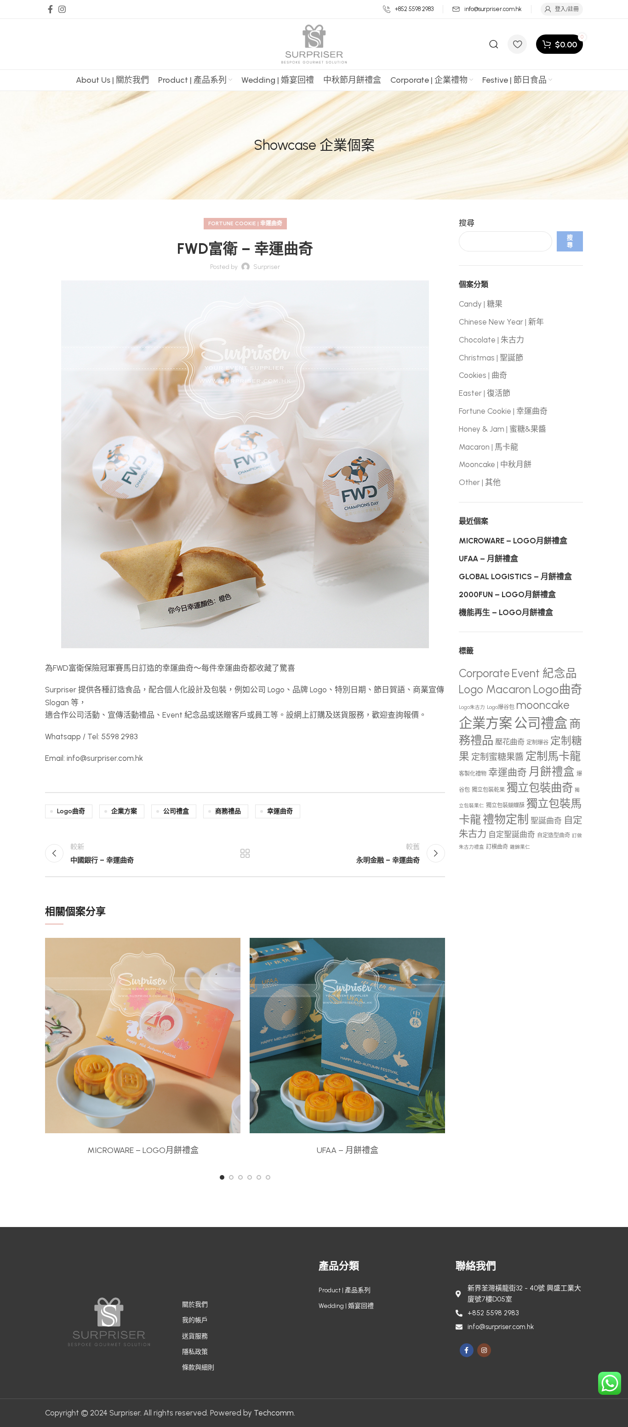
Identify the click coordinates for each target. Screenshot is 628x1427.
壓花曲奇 (510, 741)
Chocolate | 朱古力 (491, 339)
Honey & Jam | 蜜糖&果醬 (502, 429)
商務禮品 (228, 811)
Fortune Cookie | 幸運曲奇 (245, 223)
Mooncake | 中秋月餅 (495, 464)
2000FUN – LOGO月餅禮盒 (507, 594)
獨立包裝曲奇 (540, 787)
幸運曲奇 (280, 811)
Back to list (245, 853)
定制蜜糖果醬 (497, 757)
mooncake (543, 705)
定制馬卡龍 (553, 756)
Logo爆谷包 (500, 706)
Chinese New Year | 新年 (501, 321)
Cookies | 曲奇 (483, 375)
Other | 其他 (480, 482)
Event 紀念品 (544, 673)
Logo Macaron (495, 689)
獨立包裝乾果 (488, 789)
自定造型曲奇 (553, 835)
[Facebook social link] (50, 9)
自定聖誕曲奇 (511, 834)
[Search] (494, 44)
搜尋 (466, 223)
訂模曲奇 (497, 846)
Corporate (484, 673)
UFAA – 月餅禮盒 (347, 1150)
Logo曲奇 (71, 811)
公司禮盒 (176, 811)
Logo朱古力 (472, 707)
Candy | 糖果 (480, 303)
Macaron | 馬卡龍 (488, 446)
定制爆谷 (537, 742)
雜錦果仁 (520, 847)
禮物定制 (506, 819)
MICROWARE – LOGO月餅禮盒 (143, 1150)
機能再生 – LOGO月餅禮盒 (506, 612)
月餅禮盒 (552, 771)
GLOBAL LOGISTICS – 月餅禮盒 (515, 576)
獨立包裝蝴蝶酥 (505, 805)
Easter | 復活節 (484, 393)
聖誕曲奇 (546, 820)
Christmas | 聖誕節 (491, 357)
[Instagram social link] (62, 9)
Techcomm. (274, 1412)
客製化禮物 (472, 773)
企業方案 (124, 811)
